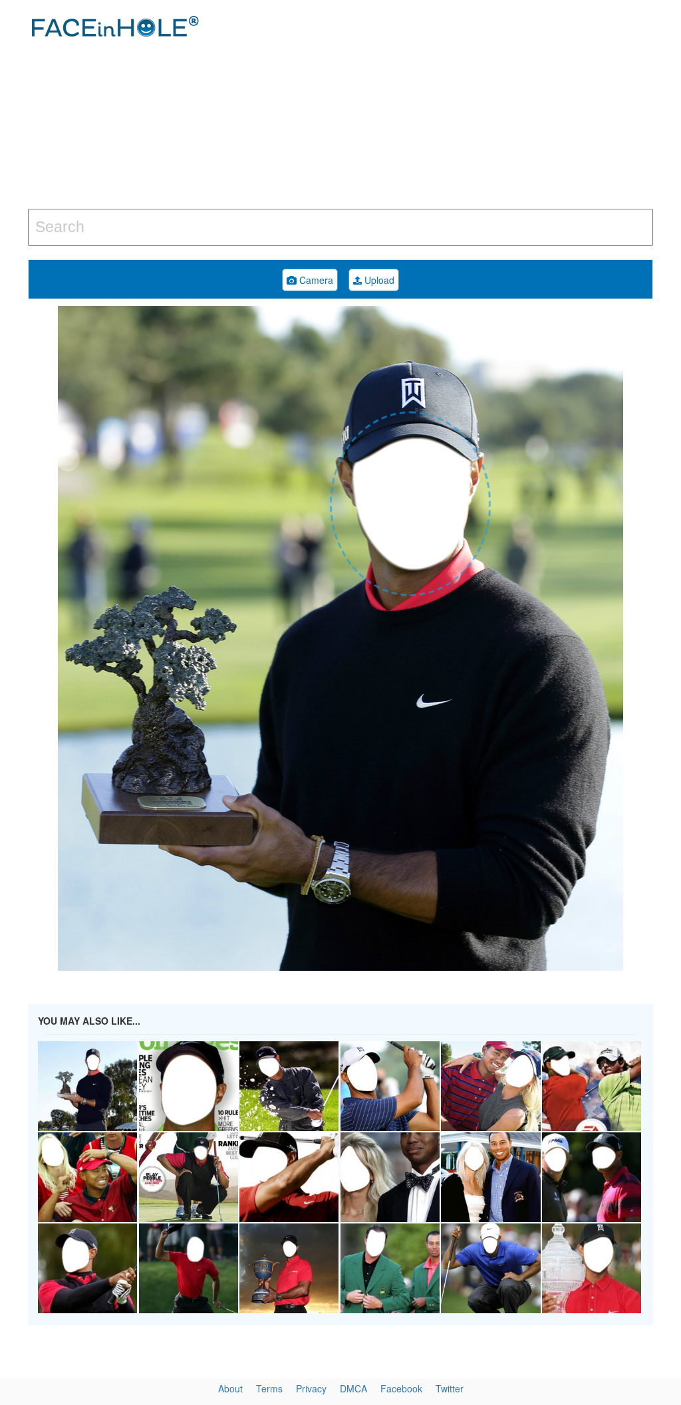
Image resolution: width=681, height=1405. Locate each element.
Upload (378, 280)
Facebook (401, 1388)
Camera (315, 280)
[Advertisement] (458, 106)
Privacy (311, 1388)
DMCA (353, 1388)
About (230, 1388)
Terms (269, 1388)
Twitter (450, 1388)
